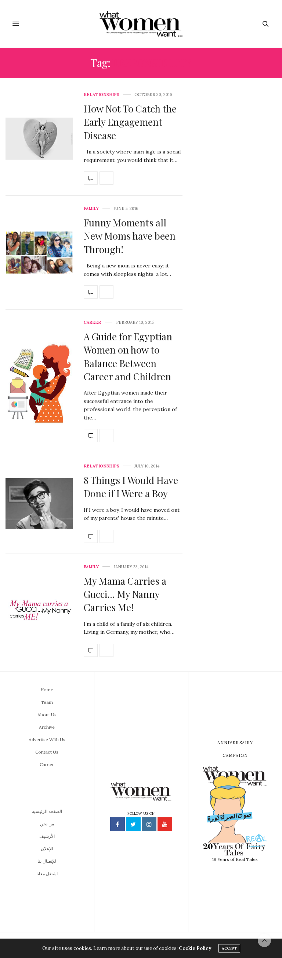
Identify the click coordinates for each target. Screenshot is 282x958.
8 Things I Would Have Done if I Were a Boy (131, 487)
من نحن (47, 823)
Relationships (101, 95)
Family (91, 209)
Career (92, 323)
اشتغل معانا (47, 873)
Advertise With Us (47, 739)
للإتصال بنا (46, 861)
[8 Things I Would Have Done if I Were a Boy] (39, 503)
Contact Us (46, 752)
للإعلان (47, 848)
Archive (47, 727)
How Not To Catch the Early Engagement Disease (130, 122)
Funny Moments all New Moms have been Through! (130, 236)
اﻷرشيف (47, 836)
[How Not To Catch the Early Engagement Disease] (39, 139)
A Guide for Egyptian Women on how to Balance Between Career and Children (128, 356)
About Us (47, 714)
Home (46, 689)
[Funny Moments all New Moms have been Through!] (39, 253)
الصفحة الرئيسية (47, 811)
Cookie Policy (195, 948)
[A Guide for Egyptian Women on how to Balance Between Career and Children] (39, 381)
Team (47, 702)
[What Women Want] (141, 24)
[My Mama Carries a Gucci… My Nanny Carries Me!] (39, 610)
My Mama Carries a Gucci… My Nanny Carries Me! (125, 594)
